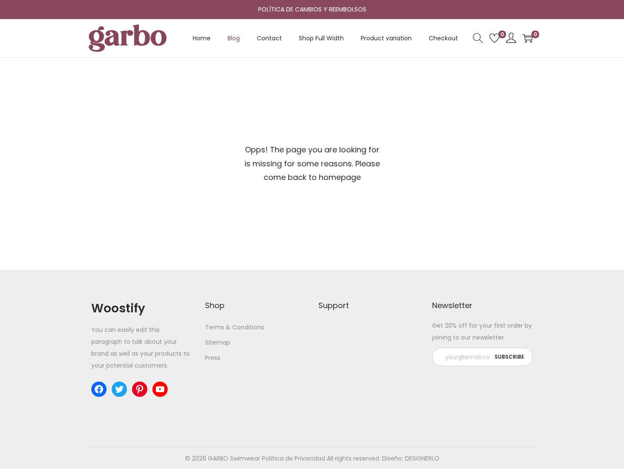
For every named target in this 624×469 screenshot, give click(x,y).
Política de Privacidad (293, 458)
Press (212, 358)
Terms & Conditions (234, 327)
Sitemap (217, 342)
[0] (494, 38)
